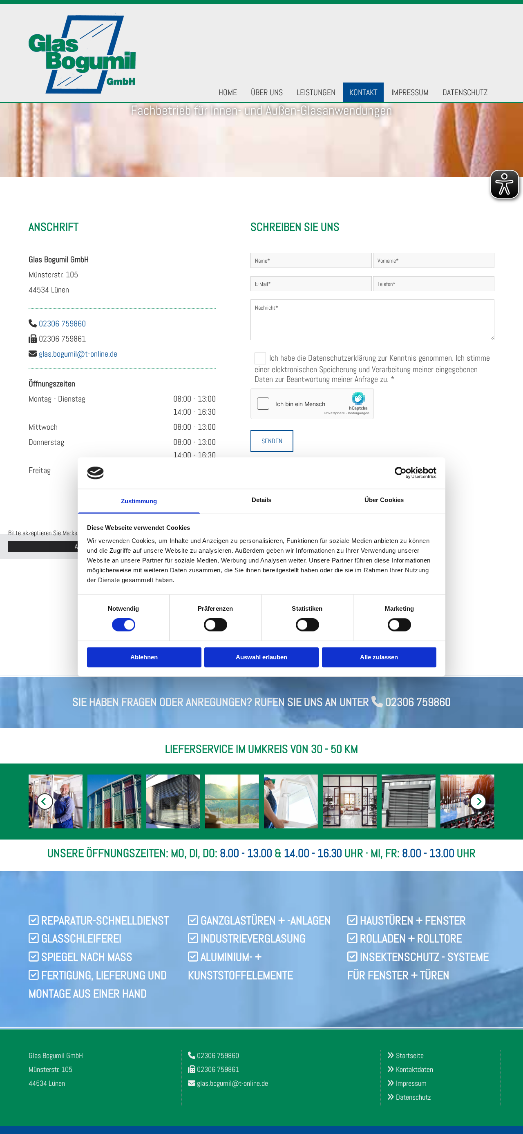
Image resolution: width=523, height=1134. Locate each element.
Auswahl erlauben (261, 657)
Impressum (410, 92)
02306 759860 (62, 323)
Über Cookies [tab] (384, 499)
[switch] (215, 625)
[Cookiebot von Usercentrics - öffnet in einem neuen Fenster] (400, 473)
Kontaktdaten (414, 1069)
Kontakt (363, 92)
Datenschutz (465, 92)
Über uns (267, 92)
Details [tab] (262, 499)
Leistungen (316, 92)
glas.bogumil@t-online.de (78, 353)
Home (228, 92)
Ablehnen (144, 657)
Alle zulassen (379, 657)
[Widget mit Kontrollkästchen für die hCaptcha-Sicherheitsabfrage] (312, 403)
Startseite (410, 1055)
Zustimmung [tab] (139, 501)
